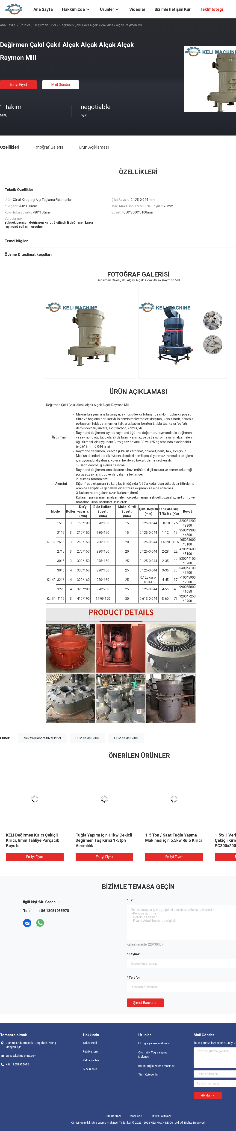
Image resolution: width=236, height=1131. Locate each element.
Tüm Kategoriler (148, 1074)
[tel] (53, 923)
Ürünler (25, 25)
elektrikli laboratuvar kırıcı (42, 738)
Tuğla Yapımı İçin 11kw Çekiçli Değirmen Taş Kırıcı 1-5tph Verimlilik (104, 840)
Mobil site (136, 1116)
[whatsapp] (40, 923)
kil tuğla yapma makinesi (154, 1043)
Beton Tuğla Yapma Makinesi (156, 1066)
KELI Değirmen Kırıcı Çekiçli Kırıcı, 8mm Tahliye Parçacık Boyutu (32, 840)
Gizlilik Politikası (160, 1116)
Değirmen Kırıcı (45, 25)
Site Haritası (113, 1116)
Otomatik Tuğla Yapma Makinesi (153, 1054)
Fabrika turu (90, 1051)
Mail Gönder (60, 84)
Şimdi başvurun (145, 1003)
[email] (27, 923)
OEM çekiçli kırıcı (87, 738)
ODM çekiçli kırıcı (126, 738)
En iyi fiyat (18, 84)
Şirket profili (90, 1042)
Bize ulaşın (90, 1069)
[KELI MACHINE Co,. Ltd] (14, 9)
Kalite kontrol (91, 1060)
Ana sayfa (7, 25)
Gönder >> (207, 1095)
